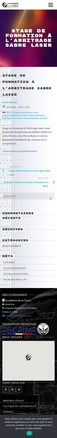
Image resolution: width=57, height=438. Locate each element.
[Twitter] (12, 389)
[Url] (4, 111)
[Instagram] (19, 389)
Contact (8, 411)
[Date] (4, 106)
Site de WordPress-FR (14, 279)
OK (29, 433)
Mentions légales (13, 400)
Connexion (9, 262)
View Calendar (9, 102)
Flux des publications (14, 268)
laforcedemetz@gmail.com (18, 315)
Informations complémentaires (19, 151)
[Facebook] (6, 389)
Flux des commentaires (15, 273)
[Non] (53, 426)
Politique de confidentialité (20, 406)
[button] (28, 357)
